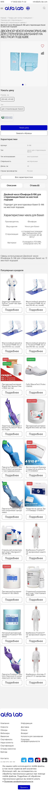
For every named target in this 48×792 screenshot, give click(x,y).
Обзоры (4, 730)
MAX (2, 2)
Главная (3, 18)
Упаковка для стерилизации (11, 20)
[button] (23, 84)
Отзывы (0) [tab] (34, 185)
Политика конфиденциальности (30, 740)
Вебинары (5, 733)
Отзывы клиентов (8, 749)
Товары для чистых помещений (20, 18)
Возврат (24, 733)
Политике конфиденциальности (18, 781)
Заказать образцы (24, 133)
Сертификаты (6, 739)
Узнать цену (24, 128)
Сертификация (7, 746)
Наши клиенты (7, 743)
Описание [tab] (11, 185)
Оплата (24, 730)
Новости (4, 727)
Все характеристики (24, 177)
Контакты (5, 758)
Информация (26, 723)
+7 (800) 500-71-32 (18, 2)
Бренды (4, 752)
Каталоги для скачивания (32, 736)
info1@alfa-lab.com (40, 2)
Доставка (25, 727)
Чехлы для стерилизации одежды (13, 22)
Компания (5, 723)
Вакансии (5, 736)
